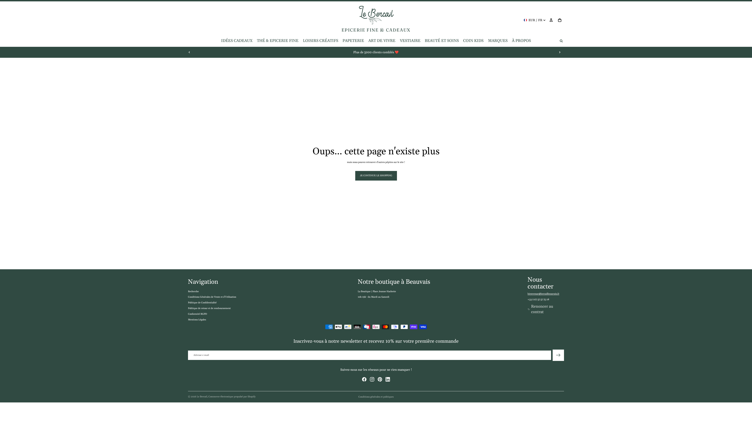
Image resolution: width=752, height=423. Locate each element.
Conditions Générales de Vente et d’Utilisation (212, 297)
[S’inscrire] (558, 355)
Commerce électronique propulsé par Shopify (232, 396)
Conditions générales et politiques (376, 396)
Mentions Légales (197, 319)
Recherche (193, 291)
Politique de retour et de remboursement (209, 308)
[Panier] (559, 20)
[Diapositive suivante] (559, 52)
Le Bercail (202, 396)
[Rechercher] (561, 41)
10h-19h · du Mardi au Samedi (373, 297)
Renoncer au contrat (542, 309)
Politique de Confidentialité (202, 302)
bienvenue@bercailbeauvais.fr (543, 293)
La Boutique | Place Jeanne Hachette (377, 291)
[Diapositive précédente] (189, 52)
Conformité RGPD (197, 314)
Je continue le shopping (376, 175)
